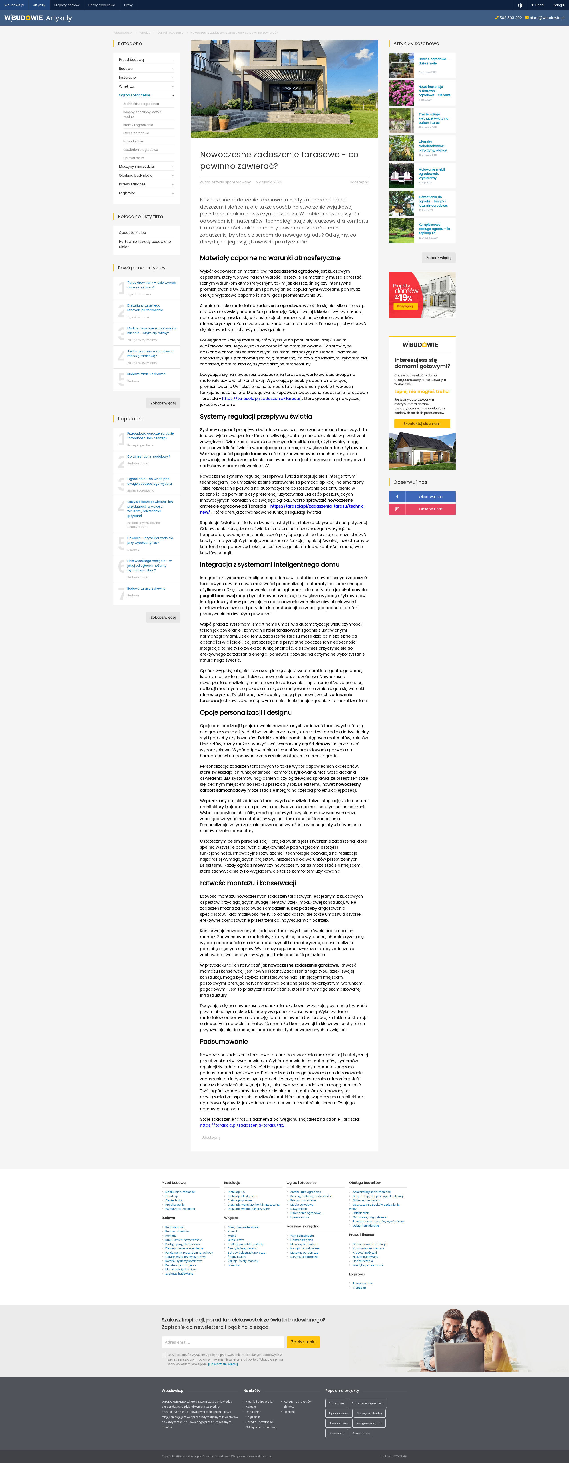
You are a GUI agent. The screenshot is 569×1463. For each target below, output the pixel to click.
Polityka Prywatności (259, 1422)
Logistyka (127, 193)
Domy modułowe (101, 5)
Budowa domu (175, 1227)
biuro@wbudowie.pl (547, 18)
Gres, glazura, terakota (243, 1227)
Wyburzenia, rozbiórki (180, 1209)
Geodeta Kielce (132, 232)
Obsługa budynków (135, 175)
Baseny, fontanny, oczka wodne (142, 114)
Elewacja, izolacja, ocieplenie (184, 1248)
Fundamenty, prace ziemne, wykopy (189, 1252)
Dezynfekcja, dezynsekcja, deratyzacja (378, 1196)
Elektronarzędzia (301, 1240)
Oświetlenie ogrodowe (140, 149)
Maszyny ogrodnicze (304, 1252)
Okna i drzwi (236, 1240)
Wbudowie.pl (122, 32)
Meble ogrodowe (136, 133)
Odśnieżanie (361, 1213)
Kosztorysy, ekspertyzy (368, 1248)
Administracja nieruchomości (372, 1192)
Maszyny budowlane (304, 1244)
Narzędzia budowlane (305, 1248)
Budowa (126, 68)
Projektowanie (175, 1204)
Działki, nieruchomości (180, 1192)
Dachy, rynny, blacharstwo (182, 1244)
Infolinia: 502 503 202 (393, 1456)
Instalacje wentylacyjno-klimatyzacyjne (254, 1204)
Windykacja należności (368, 1265)
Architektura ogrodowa (141, 104)
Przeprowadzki (363, 1283)
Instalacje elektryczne (242, 1196)
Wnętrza (126, 86)
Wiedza (144, 32)
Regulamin (253, 1417)
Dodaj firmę (253, 1412)
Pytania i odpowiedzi (259, 1401)
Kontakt (251, 1407)
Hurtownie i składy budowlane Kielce (145, 244)
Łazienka (234, 1265)
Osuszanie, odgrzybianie (369, 1217)
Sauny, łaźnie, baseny (242, 1248)
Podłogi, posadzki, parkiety (246, 1244)
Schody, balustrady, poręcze (246, 1252)
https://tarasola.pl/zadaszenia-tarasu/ (262, 398)
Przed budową (131, 59)
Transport (359, 1288)
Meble (232, 1236)
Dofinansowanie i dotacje (370, 1244)
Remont (170, 1236)
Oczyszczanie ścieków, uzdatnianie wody (374, 1206)
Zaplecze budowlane (179, 1274)
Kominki (233, 1231)
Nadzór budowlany (365, 1257)
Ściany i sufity (237, 1257)
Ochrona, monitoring (366, 1200)
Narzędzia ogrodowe (304, 1257)
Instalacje (127, 77)
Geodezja (171, 1196)
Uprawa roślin (133, 158)
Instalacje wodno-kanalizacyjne (249, 1209)
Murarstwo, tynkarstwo (180, 1269)
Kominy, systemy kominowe (183, 1261)
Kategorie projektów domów (297, 1404)
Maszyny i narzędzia (136, 166)
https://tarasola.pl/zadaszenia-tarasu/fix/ (242, 1125)
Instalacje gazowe (240, 1200)
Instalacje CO (236, 1192)
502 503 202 (510, 18)
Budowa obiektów (177, 1231)
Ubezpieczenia (363, 1261)
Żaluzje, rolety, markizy (243, 1261)
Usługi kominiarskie (366, 1226)
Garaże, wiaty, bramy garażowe (185, 1257)
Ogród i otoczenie (170, 32)
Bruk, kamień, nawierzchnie (183, 1240)
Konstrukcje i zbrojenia (180, 1265)
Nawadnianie (133, 141)
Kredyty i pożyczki (365, 1252)
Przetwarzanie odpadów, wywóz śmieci (379, 1221)
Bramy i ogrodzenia (138, 125)
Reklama (289, 1412)
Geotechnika (173, 1200)
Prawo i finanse (132, 184)
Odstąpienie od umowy (261, 1427)
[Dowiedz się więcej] (223, 1364)
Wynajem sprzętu (302, 1236)
